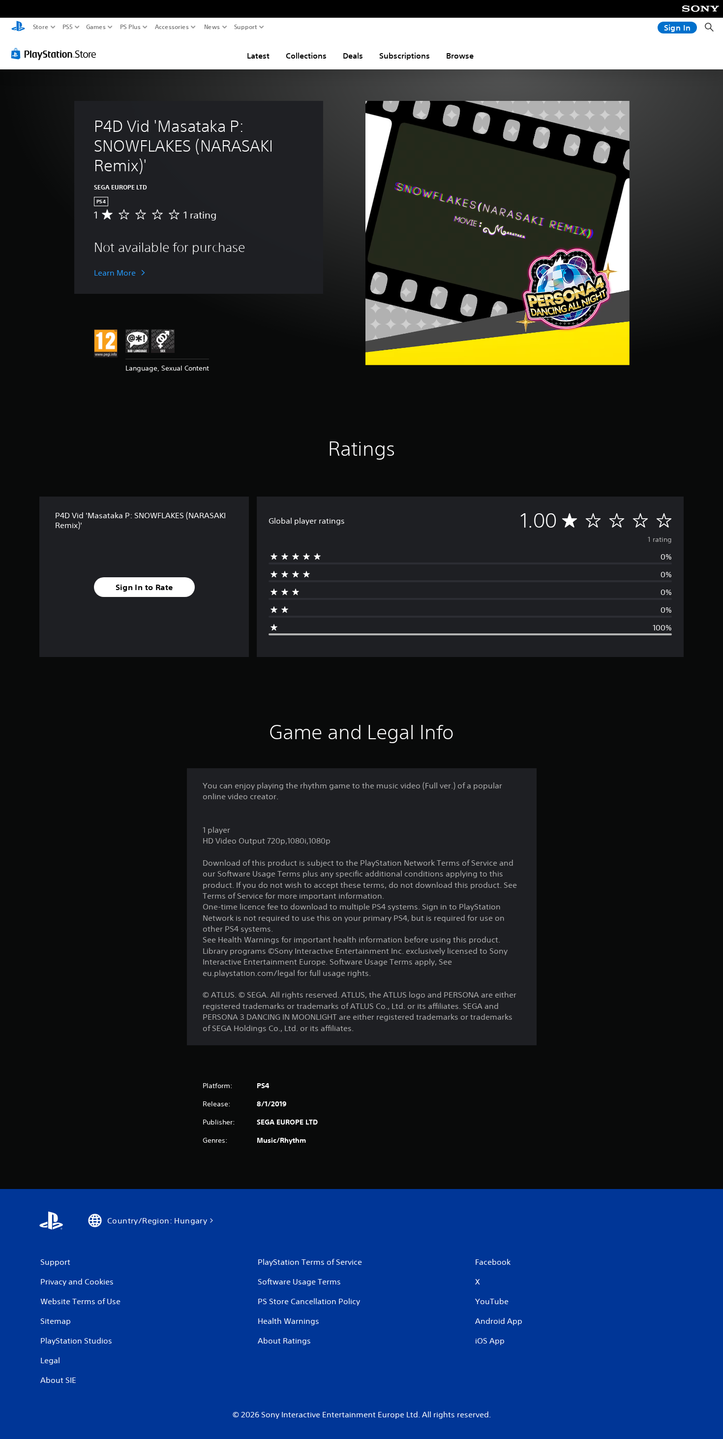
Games (96, 27)
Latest (258, 56)
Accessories (172, 27)
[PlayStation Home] (18, 27)
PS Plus (130, 27)
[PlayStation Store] (56, 54)
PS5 (67, 27)
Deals (353, 56)
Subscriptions (404, 56)
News (212, 27)
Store (41, 27)
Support (246, 27)
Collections (306, 56)
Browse (460, 56)
